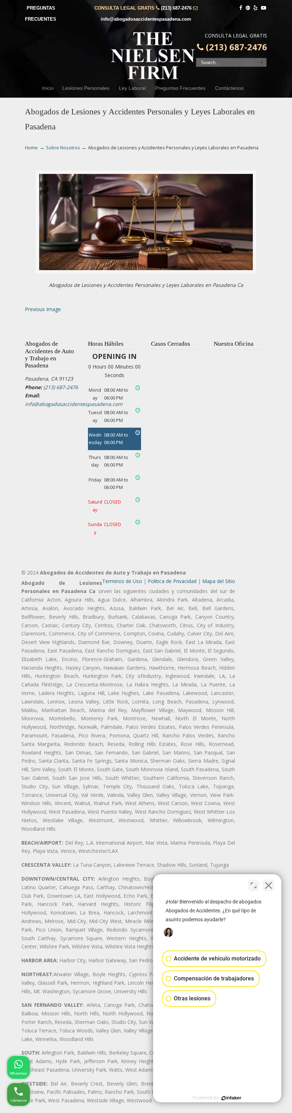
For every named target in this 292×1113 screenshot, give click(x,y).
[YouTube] (263, 8)
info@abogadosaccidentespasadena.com (146, 19)
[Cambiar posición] (253, 885)
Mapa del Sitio (218, 581)
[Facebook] (240, 8)
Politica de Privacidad (172, 581)
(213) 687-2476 (176, 8)
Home (31, 148)
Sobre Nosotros (63, 148)
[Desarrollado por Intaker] (231, 1098)
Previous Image (43, 309)
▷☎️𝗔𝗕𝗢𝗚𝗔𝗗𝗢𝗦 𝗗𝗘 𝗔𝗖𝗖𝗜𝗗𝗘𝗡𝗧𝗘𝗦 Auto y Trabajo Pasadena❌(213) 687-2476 (153, 55)
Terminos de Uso (122, 581)
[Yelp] (255, 8)
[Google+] (248, 8)
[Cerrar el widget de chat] (268, 885)
